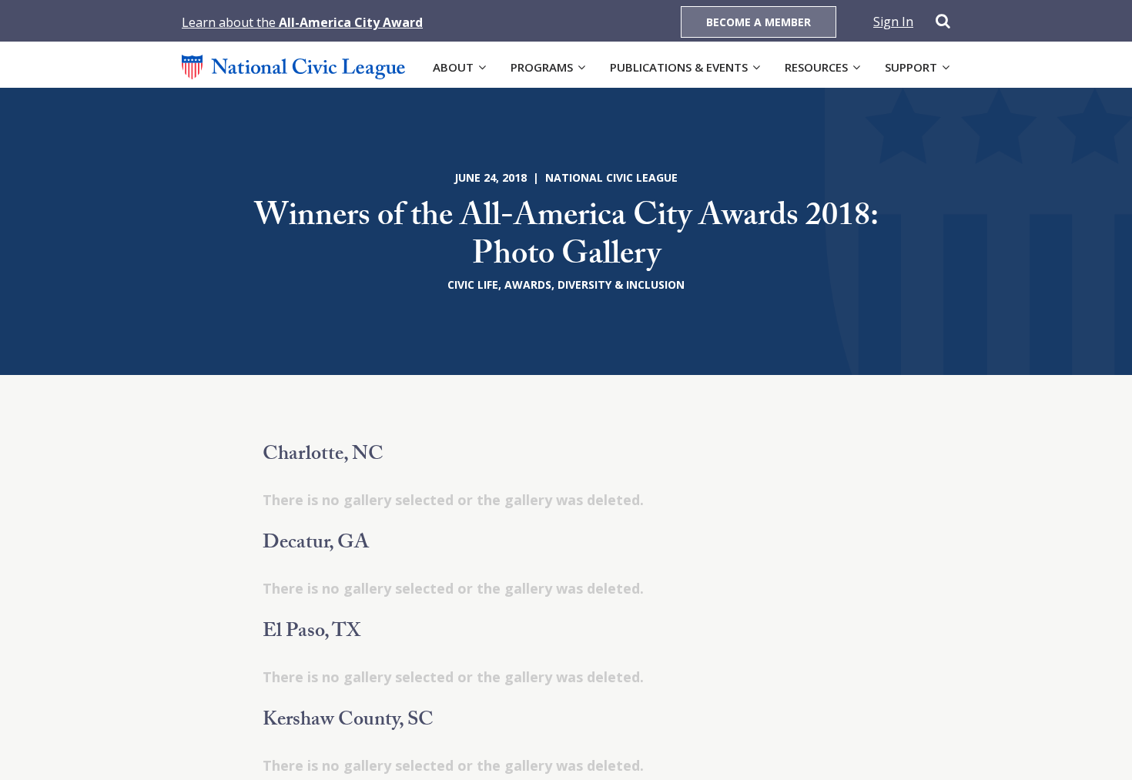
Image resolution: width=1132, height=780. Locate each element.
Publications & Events (679, 67)
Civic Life (472, 284)
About (453, 67)
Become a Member (758, 22)
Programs (542, 67)
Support (911, 67)
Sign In (893, 21)
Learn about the (302, 22)
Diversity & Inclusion (621, 284)
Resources (816, 67)
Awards (527, 284)
